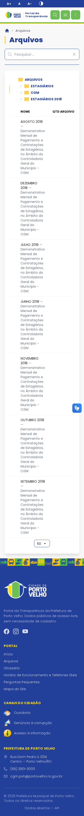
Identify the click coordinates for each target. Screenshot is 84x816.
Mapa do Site (15, 689)
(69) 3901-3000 (22, 769)
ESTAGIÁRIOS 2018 (46, 99)
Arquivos (22, 30)
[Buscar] (55, 15)
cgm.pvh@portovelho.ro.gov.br (36, 776)
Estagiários (42, 86)
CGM (35, 92)
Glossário (12, 668)
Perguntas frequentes (22, 682)
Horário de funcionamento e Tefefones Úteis (40, 675)
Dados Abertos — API (42, 808)
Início (8, 654)
